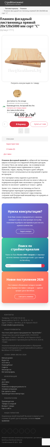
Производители (8, 401)
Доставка (7, 154)
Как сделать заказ (9, 391)
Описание (10, 139)
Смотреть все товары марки (16, 108)
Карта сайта (6, 408)
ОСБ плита (6, 362)
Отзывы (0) (10, 149)
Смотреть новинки (25, 296)
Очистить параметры (25, 117)
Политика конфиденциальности (14, 386)
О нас (4, 379)
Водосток (5, 360)
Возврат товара (8, 406)
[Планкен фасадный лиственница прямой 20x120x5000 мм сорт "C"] (25, 58)
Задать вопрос (26, 231)
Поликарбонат (7, 365)
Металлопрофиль (8, 372)
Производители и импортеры (13, 393)
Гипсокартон (6, 369)
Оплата (4, 384)
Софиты (5, 367)
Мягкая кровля (7, 358)
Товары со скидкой (9, 404)
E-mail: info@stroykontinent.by (13, 325)
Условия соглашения (9, 389)
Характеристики (12, 144)
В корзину (21, 124)
